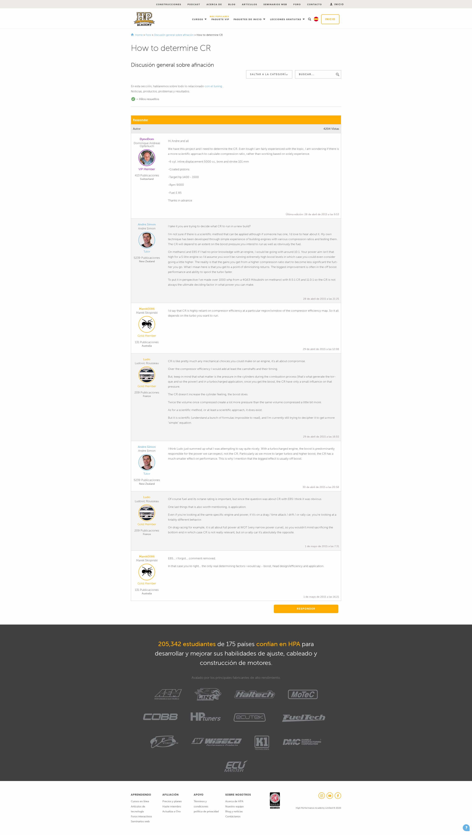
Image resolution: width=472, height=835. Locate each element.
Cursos (198, 19)
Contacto (314, 4)
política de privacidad (206, 811)
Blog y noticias (234, 811)
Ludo (146, 359)
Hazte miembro (171, 806)
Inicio (330, 19)
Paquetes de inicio (248, 19)
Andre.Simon (147, 224)
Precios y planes (172, 801)
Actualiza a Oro (171, 811)
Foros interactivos (141, 816)
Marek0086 (147, 309)
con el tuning (213, 86)
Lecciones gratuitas (286, 19)
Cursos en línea (140, 801)
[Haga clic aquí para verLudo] (147, 375)
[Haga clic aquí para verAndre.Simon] (147, 241)
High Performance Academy (144, 19)
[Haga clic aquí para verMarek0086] (147, 325)
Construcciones (168, 4)
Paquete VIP (220, 18)
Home (138, 34)
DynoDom (147, 139)
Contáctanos (232, 816)
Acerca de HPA (234, 801)
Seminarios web (275, 4)
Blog (232, 4)
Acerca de (214, 4)
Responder (140, 120)
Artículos (249, 4)
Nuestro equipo (234, 806)
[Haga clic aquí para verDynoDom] (147, 158)
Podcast (194, 4)
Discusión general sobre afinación (174, 34)
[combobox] (269, 74)
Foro (297, 4)
